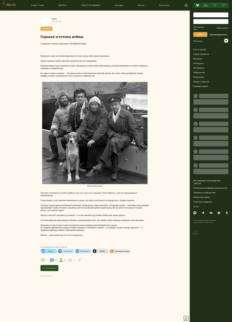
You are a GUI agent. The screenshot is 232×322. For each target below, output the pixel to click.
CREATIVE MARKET (91, 5)
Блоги (141, 5)
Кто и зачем (199, 49)
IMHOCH (46, 28)
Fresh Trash (37, 5)
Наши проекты (201, 54)
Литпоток (164, 5)
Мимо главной (201, 81)
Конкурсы (198, 63)
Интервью (198, 67)
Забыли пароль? (222, 28)
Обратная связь (201, 197)
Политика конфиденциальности (210, 188)
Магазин (197, 58)
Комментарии (200, 86)
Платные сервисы (202, 201)
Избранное (199, 72)
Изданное (198, 77)
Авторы (119, 5)
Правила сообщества (204, 192)
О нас (196, 206)
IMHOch (62, 5)
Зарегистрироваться (218, 34)
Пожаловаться (46, 276)
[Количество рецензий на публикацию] (80, 260)
